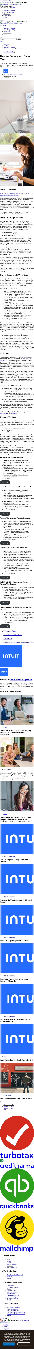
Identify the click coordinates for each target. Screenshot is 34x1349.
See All (9, 1278)
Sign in (1, 20)
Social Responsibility (9, 12)
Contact (9, 1261)
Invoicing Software (12, 1292)
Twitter (5, 1326)
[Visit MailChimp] (17, 4)
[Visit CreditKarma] (22, 2)
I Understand (9, 1343)
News (5, 17)
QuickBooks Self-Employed (15, 1275)
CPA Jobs (6, 195)
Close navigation (4, 7)
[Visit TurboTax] (12, 2)
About (8, 1259)
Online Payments (11, 1290)
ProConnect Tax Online (13, 1307)
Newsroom (10, 1266)
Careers (9, 1262)
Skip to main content (5, 1)
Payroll (9, 1289)
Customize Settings (24, 1343)
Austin (1, 413)
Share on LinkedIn (8, 1105)
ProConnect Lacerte (12, 1309)
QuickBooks (10, 1285)
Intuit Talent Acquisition (16, 74)
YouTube (6, 1325)
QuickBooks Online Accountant (16, 1314)
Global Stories (7, 15)
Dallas (6, 413)
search (1, 37)
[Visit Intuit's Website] (3, 2)
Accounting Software (13, 1287)
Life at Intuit (6, 14)
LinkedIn (6, 1330)
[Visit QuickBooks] (6, 4)
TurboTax (9, 1276)
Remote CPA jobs (13, 195)
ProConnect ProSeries (13, 1310)
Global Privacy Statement (13, 1334)
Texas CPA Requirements (7, 193)
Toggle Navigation (7, 6)
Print (4, 1109)
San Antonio (14, 413)
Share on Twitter (8, 1108)
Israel (4, 1056)
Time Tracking (11, 1293)
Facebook (6, 1328)
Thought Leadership (9, 856)
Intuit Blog (13, 7)
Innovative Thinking (9, 10)
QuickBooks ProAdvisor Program (16, 1312)
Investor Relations (12, 1264)
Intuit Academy (14, 421)
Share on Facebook (8, 1106)
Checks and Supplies (12, 1297)
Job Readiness (7, 769)
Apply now (5, 482)
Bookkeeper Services (13, 1295)
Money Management (12, 1298)
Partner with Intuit (12, 1267)
